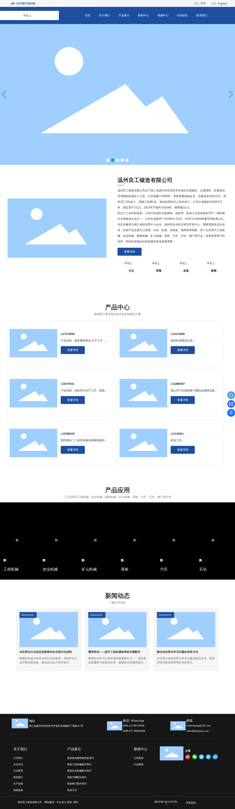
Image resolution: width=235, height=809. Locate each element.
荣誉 (159, 270)
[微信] (194, 756)
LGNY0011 (67, 383)
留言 (14, 696)
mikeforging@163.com (198, 725)
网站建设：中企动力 (55, 802)
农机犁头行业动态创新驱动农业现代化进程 (45, 651)
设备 (186, 270)
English (222, 3)
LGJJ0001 (177, 433)
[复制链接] (215, 756)
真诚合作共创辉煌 (140, 703)
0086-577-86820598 (134, 731)
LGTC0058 (67, 334)
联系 (132, 696)
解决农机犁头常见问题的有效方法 (177, 651)
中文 (203, 3)
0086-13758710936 (133, 725)
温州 (69, 802)
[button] (108, 160)
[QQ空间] (208, 756)
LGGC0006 (178, 334)
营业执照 (191, 802)
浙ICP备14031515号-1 (166, 803)
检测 (213, 270)
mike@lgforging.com (197, 731)
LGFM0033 (68, 433)
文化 (131, 270)
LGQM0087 (178, 383)
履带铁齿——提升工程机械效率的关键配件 (114, 651)
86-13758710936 (23, 3)
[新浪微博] (187, 756)
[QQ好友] (201, 756)
